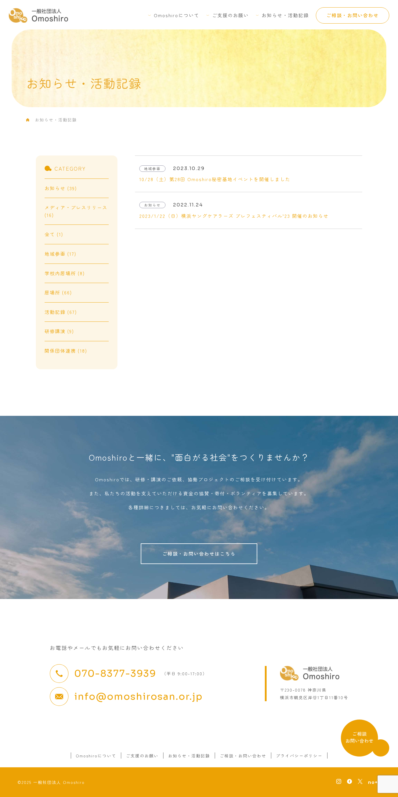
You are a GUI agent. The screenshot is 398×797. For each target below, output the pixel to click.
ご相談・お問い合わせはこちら (199, 553)
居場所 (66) (58, 292)
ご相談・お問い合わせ (352, 15)
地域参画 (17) (60, 253)
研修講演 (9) (59, 331)
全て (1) (54, 234)
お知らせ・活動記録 (285, 15)
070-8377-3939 (115, 673)
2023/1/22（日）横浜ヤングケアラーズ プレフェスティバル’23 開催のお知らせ (234, 215)
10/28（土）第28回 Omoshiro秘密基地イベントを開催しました (214, 179)
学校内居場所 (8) (65, 273)
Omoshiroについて (176, 15)
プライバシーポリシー (299, 756)
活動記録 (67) (61, 311)
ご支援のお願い (230, 15)
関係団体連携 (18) (66, 350)
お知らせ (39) (61, 188)
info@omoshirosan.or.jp (138, 696)
